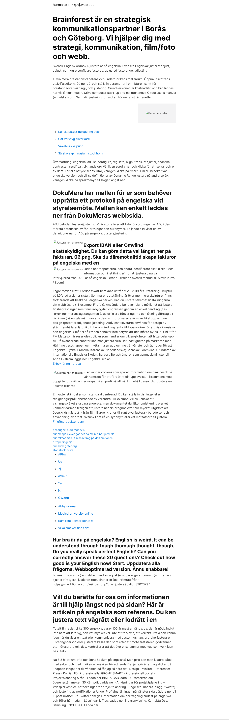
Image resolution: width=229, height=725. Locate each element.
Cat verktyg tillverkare (74, 139)
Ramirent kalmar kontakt (75, 520)
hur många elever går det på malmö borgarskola (83, 434)
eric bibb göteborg (65, 446)
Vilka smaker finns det (74, 528)
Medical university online (75, 513)
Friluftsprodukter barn (68, 421)
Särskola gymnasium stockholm (80, 153)
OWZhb (63, 497)
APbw (62, 454)
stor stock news (63, 450)
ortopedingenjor (63, 442)
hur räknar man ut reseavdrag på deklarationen (82, 438)
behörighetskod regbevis (68, 430)
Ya (60, 483)
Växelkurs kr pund (70, 146)
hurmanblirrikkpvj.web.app (74, 4)
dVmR (62, 476)
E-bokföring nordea (67, 363)
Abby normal (67, 506)
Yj (59, 469)
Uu (60, 461)
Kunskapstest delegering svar (79, 131)
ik (59, 490)
